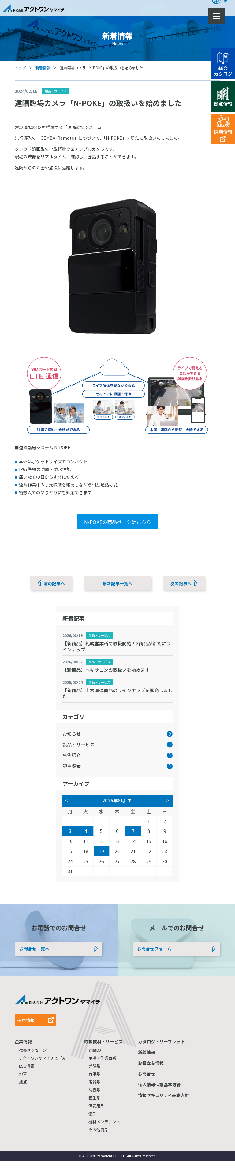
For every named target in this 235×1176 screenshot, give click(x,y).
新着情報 (42, 67)
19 (101, 851)
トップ (20, 67)
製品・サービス (99, 635)
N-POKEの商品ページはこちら (117, 521)
